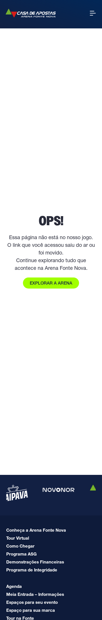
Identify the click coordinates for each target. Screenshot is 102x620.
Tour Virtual (17, 538)
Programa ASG (21, 554)
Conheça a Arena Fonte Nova (36, 530)
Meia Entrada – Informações (35, 594)
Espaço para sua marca (30, 610)
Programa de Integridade (31, 570)
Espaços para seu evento (32, 602)
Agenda (14, 586)
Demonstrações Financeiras (35, 562)
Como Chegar (20, 546)
